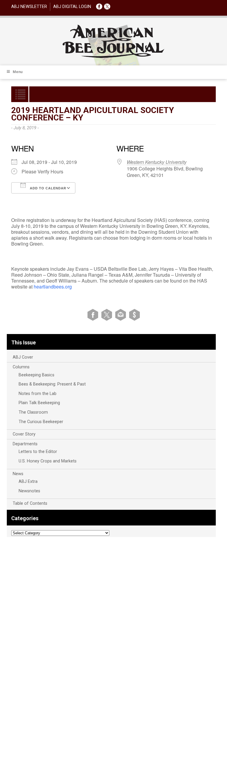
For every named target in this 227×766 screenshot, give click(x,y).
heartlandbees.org (53, 286)
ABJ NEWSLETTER (29, 6)
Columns (21, 367)
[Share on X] (107, 314)
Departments (25, 443)
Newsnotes (29, 491)
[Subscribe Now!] (134, 314)
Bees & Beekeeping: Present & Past (52, 384)
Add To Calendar (47, 188)
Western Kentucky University (157, 162)
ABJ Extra (28, 481)
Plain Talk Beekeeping (39, 402)
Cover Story (24, 434)
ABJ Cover (23, 357)
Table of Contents (30, 503)
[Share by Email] (121, 314)
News (18, 473)
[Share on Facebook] (93, 314)
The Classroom (33, 412)
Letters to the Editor (38, 451)
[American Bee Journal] (113, 56)
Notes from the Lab (37, 393)
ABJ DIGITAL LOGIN (72, 6)
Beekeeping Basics (36, 375)
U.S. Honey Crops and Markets (48, 461)
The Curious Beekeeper (41, 421)
